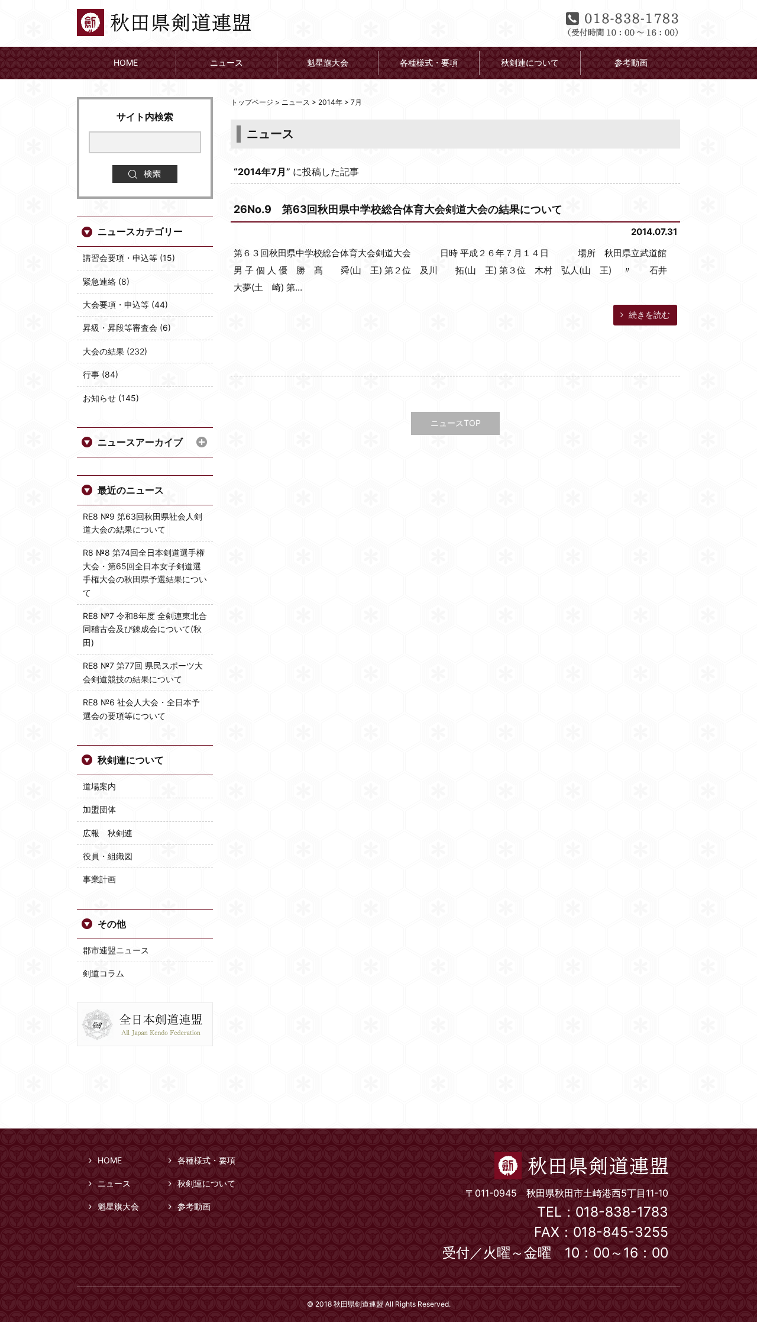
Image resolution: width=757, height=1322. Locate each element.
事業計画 (99, 879)
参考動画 (194, 1206)
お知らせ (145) (111, 398)
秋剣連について (131, 760)
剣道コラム (103, 973)
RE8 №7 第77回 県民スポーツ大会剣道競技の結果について (143, 671)
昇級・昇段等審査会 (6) (127, 328)
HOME (110, 1160)
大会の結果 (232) (115, 351)
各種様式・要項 (206, 1160)
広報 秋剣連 (107, 833)
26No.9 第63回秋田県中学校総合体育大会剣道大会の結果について (398, 209)
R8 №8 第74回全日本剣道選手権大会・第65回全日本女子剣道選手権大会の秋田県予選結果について (145, 572)
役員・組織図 (107, 856)
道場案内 (99, 786)
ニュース (114, 1183)
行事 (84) (100, 374)
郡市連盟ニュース (116, 950)
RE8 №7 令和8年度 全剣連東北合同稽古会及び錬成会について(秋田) (145, 629)
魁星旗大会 (118, 1206)
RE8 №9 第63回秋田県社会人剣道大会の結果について (142, 522)
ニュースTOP (456, 423)
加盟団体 (99, 809)
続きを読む (648, 314)
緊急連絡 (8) (106, 281)
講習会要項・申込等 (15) (129, 258)
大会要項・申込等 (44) (125, 304)
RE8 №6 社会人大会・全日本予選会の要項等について (141, 708)
